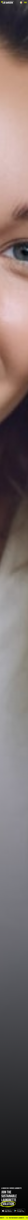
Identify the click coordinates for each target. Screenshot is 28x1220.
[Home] (7, 2)
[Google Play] (19, 1211)
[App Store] (7, 1211)
